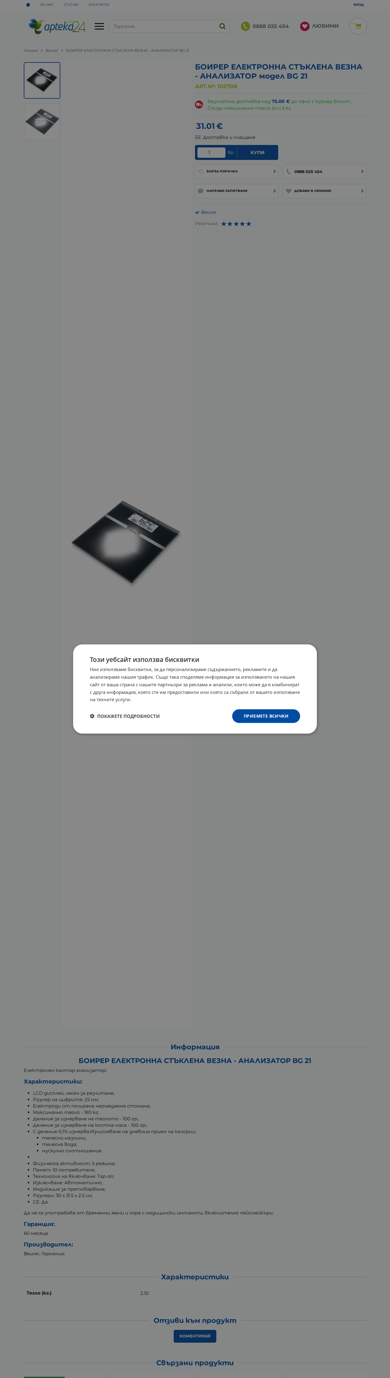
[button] (125, 716)
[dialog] (195, 689)
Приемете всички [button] (266, 716)
